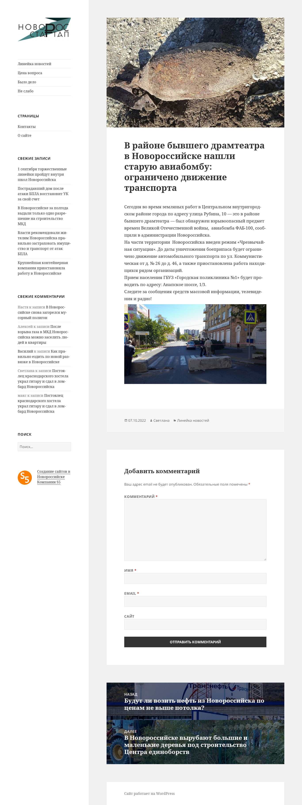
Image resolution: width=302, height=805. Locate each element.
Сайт (129, 616)
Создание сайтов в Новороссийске (53, 474)
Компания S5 (49, 482)
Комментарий (141, 496)
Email (131, 593)
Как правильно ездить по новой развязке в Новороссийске (44, 356)
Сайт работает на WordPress (149, 793)
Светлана (161, 420)
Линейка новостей (34, 63)
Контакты (27, 126)
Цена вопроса (30, 72)
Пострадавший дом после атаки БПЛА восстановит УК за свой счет (43, 193)
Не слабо (25, 91)
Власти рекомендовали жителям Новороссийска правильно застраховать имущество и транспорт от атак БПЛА (44, 243)
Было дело (27, 82)
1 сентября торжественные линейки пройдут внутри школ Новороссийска (42, 174)
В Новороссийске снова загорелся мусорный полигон (42, 312)
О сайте (24, 135)
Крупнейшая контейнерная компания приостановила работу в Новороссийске (43, 268)
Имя (130, 570)
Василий (25, 351)
